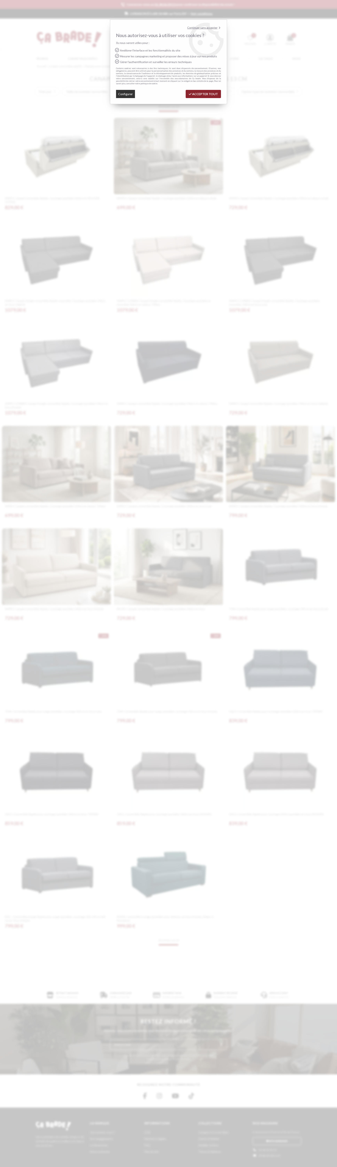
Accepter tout (205, 94)
